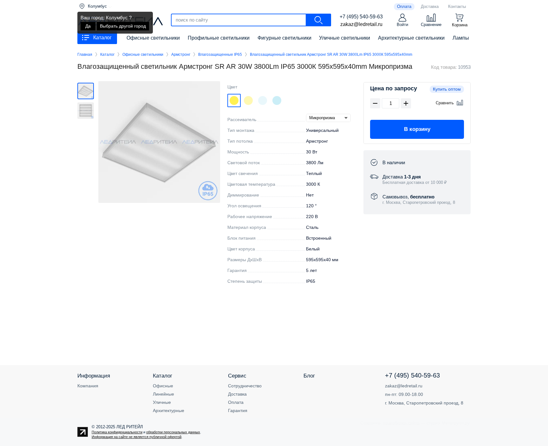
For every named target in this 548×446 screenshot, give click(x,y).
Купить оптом (447, 89)
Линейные (163, 394)
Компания (87, 385)
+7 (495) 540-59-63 (361, 16)
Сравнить (445, 102)
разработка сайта (401, 422)
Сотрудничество (245, 385)
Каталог (107, 54)
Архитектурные (168, 410)
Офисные (163, 385)
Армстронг (180, 54)
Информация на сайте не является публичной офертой (136, 437)
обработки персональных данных (173, 432)
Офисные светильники (142, 54)
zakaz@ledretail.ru (361, 24)
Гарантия (237, 410)
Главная (84, 54)
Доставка (237, 394)
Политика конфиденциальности (117, 432)
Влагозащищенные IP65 (220, 54)
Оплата (236, 402)
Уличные (162, 402)
